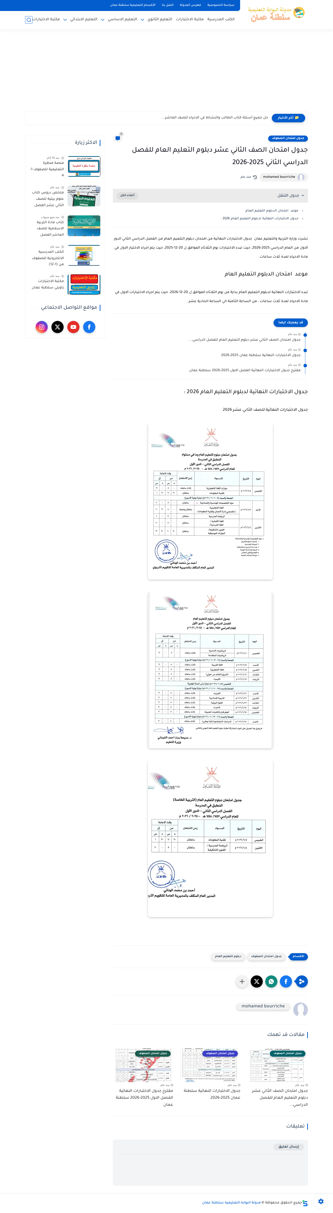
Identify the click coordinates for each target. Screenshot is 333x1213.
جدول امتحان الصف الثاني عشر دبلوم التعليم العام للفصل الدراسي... (245, 340)
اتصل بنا (168, 5)
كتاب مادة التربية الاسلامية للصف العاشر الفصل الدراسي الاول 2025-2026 (48, 230)
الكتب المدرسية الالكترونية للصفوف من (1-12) (48, 258)
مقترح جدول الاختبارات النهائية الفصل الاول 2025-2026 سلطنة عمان (245, 371)
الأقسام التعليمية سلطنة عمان (133, 5)
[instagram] (42, 327)
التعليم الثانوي (159, 20)
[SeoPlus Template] (305, 1203)
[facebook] (89, 327)
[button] (286, 981)
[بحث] (28, 20)
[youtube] (73, 327)
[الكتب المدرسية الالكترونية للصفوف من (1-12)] (84, 255)
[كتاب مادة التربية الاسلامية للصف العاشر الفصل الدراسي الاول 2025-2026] (84, 225)
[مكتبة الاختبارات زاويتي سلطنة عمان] (84, 284)
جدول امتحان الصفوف (288, 138)
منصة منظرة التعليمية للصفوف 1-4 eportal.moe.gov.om (46, 170)
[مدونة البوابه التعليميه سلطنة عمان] (275, 14)
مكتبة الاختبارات (190, 20)
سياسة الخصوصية (221, 5)
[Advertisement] (166, 73)
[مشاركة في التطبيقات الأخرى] (242, 981)
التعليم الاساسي (122, 20)
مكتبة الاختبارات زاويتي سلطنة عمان (48, 285)
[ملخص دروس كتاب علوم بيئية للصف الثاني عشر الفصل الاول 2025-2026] (84, 196)
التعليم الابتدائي (84, 20)
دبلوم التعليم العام (228, 956)
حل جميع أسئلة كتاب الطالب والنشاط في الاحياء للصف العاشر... (214, 118)
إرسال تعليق (288, 1147)
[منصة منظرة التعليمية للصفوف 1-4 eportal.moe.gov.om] (84, 166)
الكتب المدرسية (221, 20)
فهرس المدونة (190, 5)
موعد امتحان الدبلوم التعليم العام (271, 211)
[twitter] (57, 327)
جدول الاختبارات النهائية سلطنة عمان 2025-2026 (261, 356)
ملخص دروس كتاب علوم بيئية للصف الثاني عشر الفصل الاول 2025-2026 (48, 200)
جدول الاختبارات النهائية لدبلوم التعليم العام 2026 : (259, 219)
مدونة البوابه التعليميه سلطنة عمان (231, 1203)
